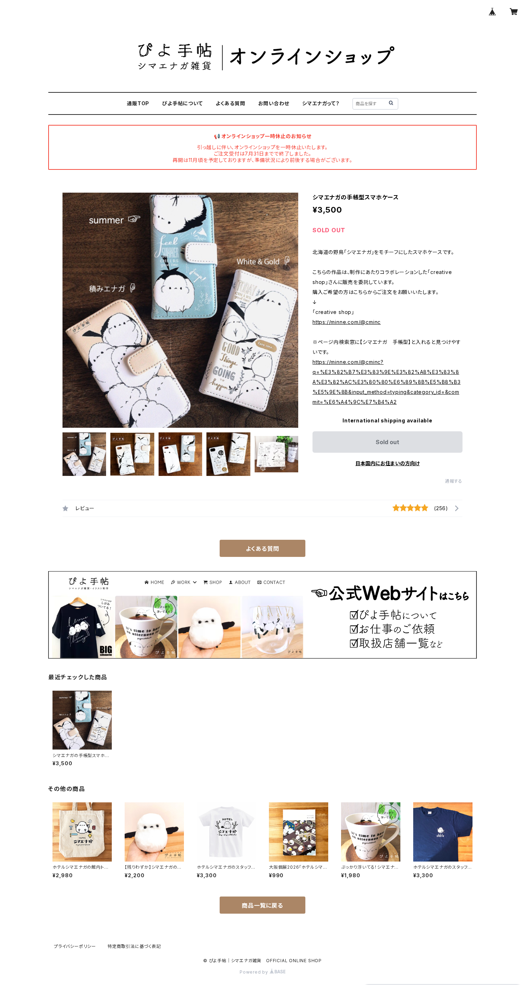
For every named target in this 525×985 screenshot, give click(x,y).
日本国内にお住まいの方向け (387, 463)
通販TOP (138, 103)
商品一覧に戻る (262, 905)
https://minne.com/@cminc (346, 322)
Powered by (255, 972)
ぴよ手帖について (182, 103)
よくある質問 (230, 103)
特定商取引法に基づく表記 (134, 946)
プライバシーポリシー (75, 946)
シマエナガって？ (320, 103)
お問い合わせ (274, 103)
